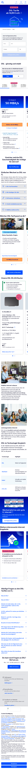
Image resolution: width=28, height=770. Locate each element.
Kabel (3, 480)
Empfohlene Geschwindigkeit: (9, 255)
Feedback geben (9, 705)
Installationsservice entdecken (9, 578)
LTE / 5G (4, 489)
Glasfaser (4, 471)
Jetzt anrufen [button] (8, 693)
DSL (3, 463)
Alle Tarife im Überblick (14, 272)
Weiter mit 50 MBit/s (12, 124)
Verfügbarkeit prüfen (10, 520)
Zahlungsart (8, 683)
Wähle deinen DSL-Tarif (8, 352)
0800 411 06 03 (14, 667)
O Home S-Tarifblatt (11, 128)
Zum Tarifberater (14, 167)
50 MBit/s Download (12, 259)
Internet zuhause (7, 29)
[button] (21, 13)
